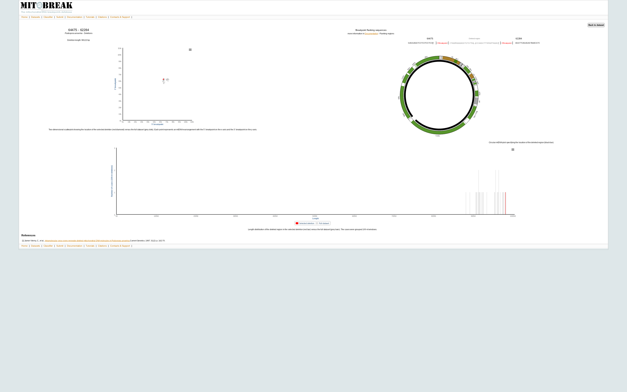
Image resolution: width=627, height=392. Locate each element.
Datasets (36, 17)
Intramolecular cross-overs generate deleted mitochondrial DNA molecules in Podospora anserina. (87, 241)
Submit (60, 17)
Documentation (75, 17)
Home (24, 17)
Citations (102, 17)
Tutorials (90, 17)
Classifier (48, 17)
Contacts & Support (120, 17)
